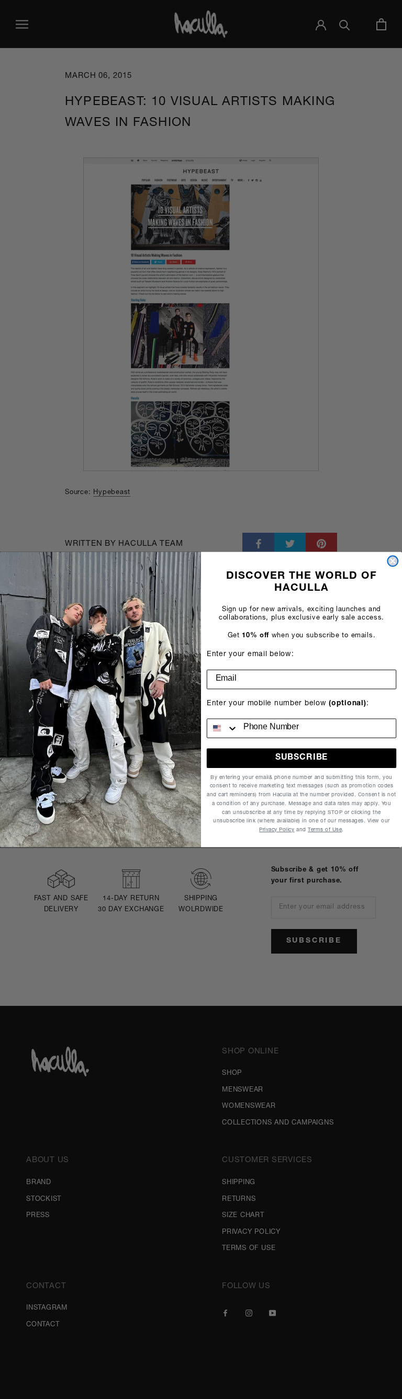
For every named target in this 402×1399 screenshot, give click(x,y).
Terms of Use (325, 830)
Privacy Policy (276, 830)
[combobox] (222, 728)
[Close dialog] (392, 561)
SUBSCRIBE (301, 758)
